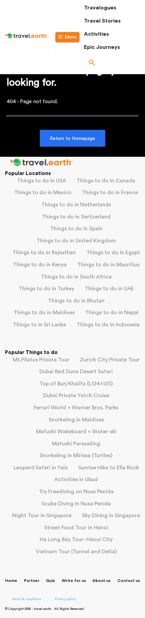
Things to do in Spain (76, 228)
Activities (96, 34)
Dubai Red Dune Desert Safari (76, 371)
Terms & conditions (26, 599)
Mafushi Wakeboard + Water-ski (76, 431)
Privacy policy (65, 599)
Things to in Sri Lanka (39, 324)
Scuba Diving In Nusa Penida (76, 503)
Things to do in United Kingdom (76, 240)
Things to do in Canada (106, 180)
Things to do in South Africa (76, 276)
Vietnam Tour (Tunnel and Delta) (76, 551)
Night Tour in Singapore (41, 515)
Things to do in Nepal (112, 312)
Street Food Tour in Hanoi (76, 527)
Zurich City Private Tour (110, 359)
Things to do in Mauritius (108, 264)
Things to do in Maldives (44, 312)
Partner (31, 581)
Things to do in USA (41, 180)
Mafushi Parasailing (76, 443)
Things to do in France (110, 192)
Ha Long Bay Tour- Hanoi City (76, 539)
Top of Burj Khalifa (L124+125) (76, 383)
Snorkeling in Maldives (76, 419)
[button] (112, 63)
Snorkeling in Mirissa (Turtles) (76, 455)
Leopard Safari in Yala (40, 467)
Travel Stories (102, 21)
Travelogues (100, 7)
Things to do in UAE (109, 288)
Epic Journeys (102, 47)
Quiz (50, 581)
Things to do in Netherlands (76, 204)
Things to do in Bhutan (76, 300)
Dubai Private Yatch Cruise (76, 395)
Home (11, 581)
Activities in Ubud (76, 479)
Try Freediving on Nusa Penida (76, 491)
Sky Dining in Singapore (111, 515)
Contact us (128, 581)
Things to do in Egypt (113, 252)
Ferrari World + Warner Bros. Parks (76, 407)
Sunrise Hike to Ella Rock (108, 467)
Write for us (74, 581)
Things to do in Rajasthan (44, 252)
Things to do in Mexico (42, 192)
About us (101, 581)
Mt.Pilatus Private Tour (41, 359)
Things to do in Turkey (46, 288)
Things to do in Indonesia (108, 324)
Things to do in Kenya (40, 264)
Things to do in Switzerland (76, 216)
